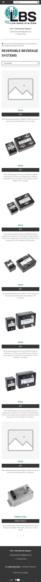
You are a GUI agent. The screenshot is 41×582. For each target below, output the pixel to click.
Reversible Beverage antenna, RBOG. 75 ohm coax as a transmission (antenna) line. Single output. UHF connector (21, 296)
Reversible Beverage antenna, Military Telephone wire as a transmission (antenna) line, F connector (20, 471)
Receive (8, 44)
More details (20, 521)
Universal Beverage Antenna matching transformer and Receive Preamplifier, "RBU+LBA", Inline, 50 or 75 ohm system (20, 528)
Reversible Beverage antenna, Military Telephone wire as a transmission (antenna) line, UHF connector (20, 120)
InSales (25, 573)
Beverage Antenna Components (24, 44)
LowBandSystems (14, 567)
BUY (20, 114)
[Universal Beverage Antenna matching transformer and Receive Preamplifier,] (20, 496)
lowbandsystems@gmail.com (21, 31)
